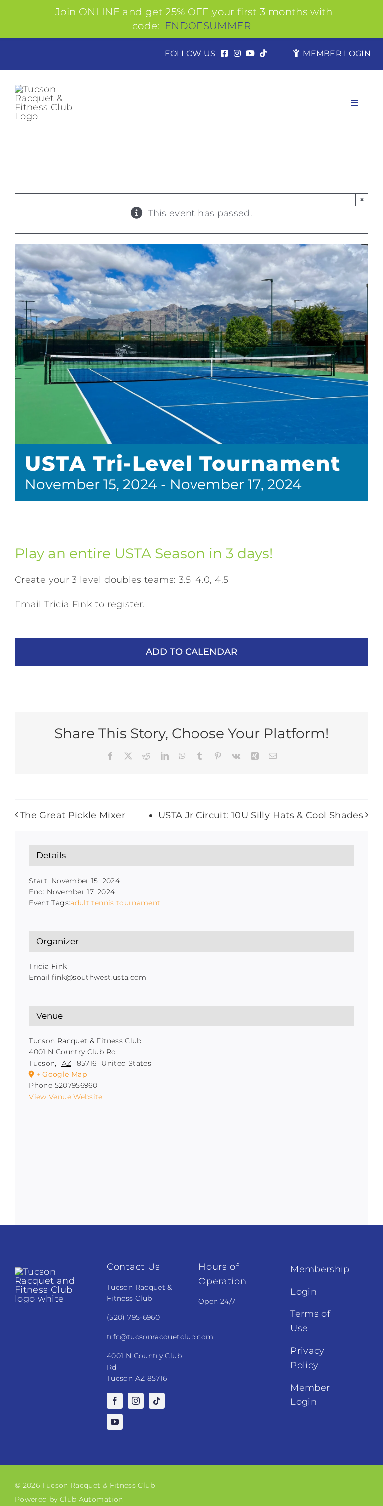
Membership (320, 1269)
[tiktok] (157, 1401)
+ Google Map (61, 1074)
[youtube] (115, 1422)
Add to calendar (191, 652)
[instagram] (136, 1401)
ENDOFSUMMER (208, 26)
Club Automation (91, 1499)
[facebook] (115, 1401)
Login (303, 1291)
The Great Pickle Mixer (72, 815)
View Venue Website (65, 1096)
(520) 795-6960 (133, 1317)
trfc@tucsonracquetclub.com (160, 1336)
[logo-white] (54, 1271)
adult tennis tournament (115, 902)
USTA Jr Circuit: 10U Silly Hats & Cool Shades (260, 815)
